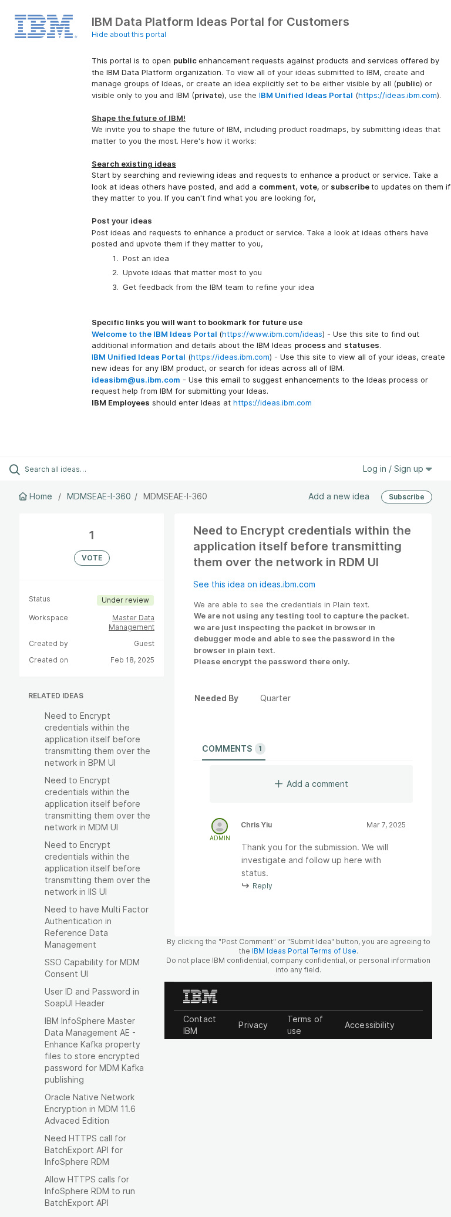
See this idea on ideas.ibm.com (254, 584)
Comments (232, 748)
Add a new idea (338, 496)
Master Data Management (131, 622)
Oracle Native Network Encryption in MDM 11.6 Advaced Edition (90, 1108)
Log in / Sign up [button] (394, 469)
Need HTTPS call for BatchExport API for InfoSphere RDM (85, 1150)
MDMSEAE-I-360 (99, 496)
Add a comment (317, 784)
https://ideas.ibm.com (397, 95)
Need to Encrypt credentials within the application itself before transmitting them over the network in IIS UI (97, 868)
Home (41, 496)
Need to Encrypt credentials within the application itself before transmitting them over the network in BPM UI (97, 739)
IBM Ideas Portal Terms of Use (304, 950)
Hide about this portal (129, 34)
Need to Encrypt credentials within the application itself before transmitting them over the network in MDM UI (97, 803)
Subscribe (407, 496)
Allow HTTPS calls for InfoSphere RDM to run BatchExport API (90, 1191)
